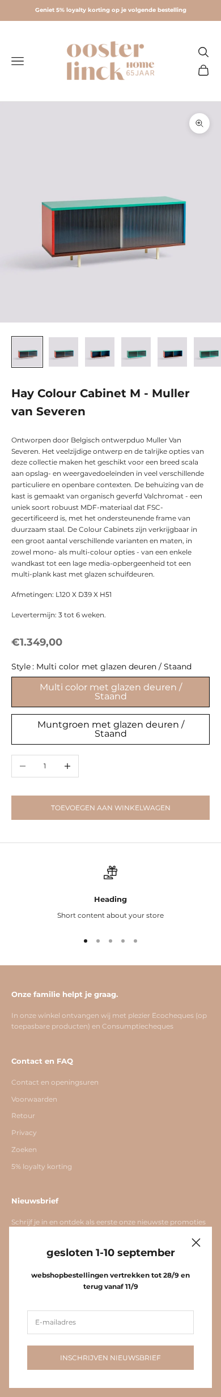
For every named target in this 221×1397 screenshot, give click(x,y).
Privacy (24, 1132)
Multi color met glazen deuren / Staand (111, 692)
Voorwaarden (34, 1099)
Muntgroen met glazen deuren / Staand (110, 729)
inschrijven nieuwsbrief (110, 1357)
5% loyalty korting (41, 1166)
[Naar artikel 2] (63, 352)
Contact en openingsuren (55, 1082)
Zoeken (24, 1149)
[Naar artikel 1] (27, 352)
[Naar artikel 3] (100, 352)
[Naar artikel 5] (172, 352)
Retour (23, 1115)
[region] (110, 893)
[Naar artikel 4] (136, 352)
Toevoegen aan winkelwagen (111, 807)
